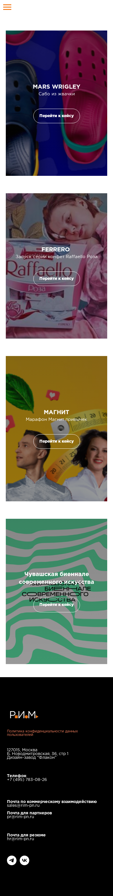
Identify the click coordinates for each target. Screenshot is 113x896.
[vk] (24, 863)
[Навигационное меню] (7, 7)
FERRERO (56, 249)
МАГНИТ (56, 412)
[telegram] (12, 863)
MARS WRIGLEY (56, 87)
